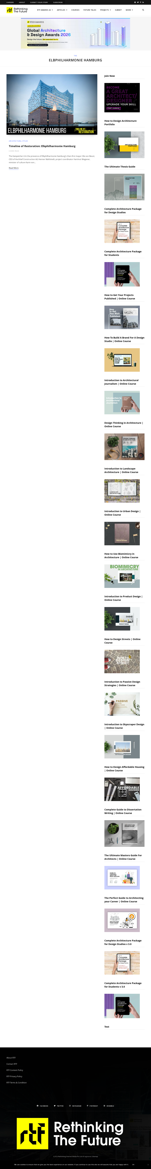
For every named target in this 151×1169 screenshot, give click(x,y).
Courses (75, 10)
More (128, 10)
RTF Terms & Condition (16, 1082)
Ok (133, 1165)
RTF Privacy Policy (14, 1076)
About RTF (11, 1057)
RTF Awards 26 (44, 10)
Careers (10, 2)
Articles (61, 10)
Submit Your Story (39, 2)
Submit (118, 10)
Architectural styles (18, 141)
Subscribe (58, 2)
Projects (104, 10)
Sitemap (95, 1156)
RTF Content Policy (14, 1070)
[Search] (143, 10)
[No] (148, 1164)
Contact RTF (11, 1064)
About (22, 2)
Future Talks (90, 10)
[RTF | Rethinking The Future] (17, 10)
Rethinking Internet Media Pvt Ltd (70, 1156)
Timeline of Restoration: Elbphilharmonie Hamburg (42, 146)
